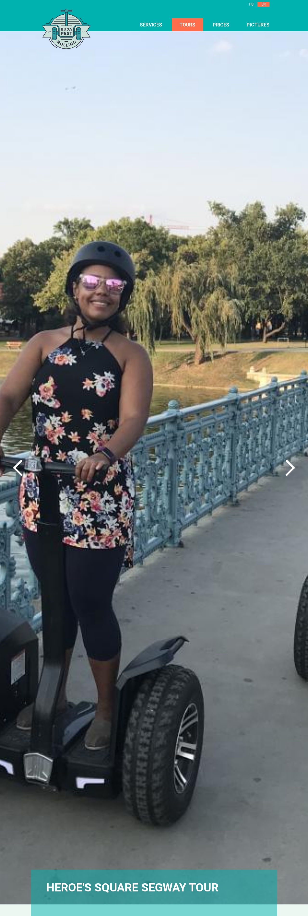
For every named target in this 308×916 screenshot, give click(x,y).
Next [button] (287, 468)
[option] (154, 462)
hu (251, 4)
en (263, 4)
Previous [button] (21, 468)
